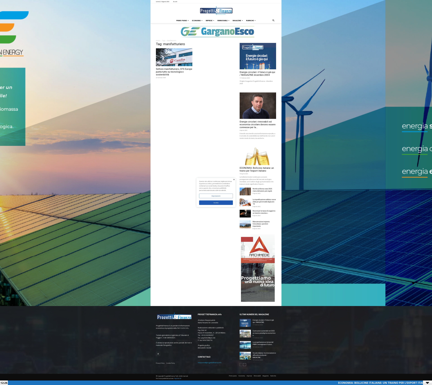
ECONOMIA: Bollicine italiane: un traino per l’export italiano (304, 383)
